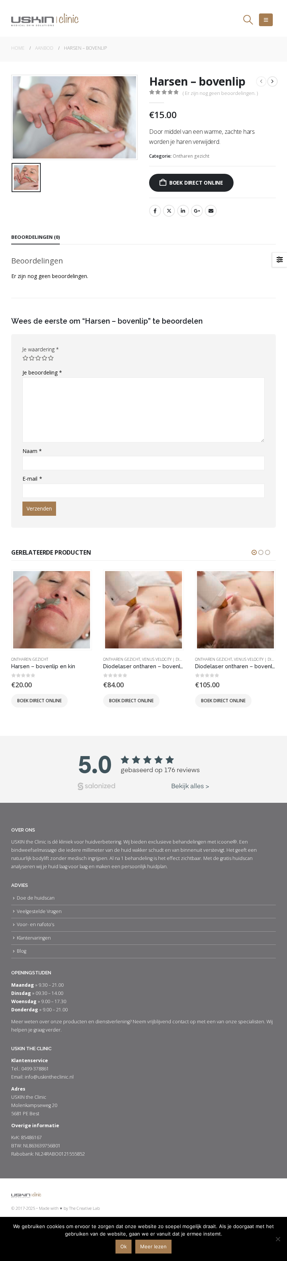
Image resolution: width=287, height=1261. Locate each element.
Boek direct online (196, 182)
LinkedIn (183, 211)
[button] (248, 20)
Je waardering (40, 349)
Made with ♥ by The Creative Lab (69, 1208)
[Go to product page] (51, 609)
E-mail (32, 478)
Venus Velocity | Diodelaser (169, 659)
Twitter (169, 211)
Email (211, 211)
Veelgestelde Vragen (39, 911)
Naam (32, 450)
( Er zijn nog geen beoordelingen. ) (220, 93)
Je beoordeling (42, 372)
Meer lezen (153, 1246)
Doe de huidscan (36, 898)
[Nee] (277, 1239)
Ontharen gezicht (191, 156)
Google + (197, 211)
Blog (21, 951)
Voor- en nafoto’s (35, 924)
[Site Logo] (44, 19)
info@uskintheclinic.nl (49, 1077)
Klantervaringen (34, 938)
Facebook (155, 211)
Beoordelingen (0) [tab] (35, 237)
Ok (123, 1246)
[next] (272, 81)
